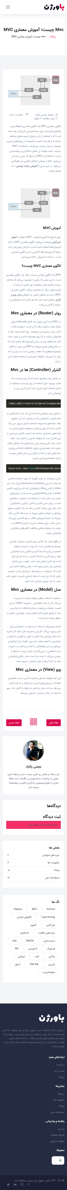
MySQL (30, 941)
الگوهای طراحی (24, 917)
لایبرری (51, 964)
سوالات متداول (57, 1141)
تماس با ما (59, 1071)
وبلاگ (52, 37)
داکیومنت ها (53, 863)
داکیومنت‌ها (58, 1100)
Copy (57, 401)
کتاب (37, 956)
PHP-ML (34, 964)
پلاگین (52, 956)
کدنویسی (32, 949)
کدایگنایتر (24, 933)
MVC (34, 909)
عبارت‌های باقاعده (46, 933)
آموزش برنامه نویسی (26, 166)
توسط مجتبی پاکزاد (44, 114)
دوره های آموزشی (50, 855)
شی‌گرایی (50, 925)
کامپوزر (33, 925)
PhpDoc (18, 909)
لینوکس (21, 956)
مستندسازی (49, 941)
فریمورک (51, 949)
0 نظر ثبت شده (16, 114)
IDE (17, 949)
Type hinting (48, 917)
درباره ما (60, 1065)
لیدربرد (61, 1129)
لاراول (17, 964)
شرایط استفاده (57, 1135)
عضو (36, 825)
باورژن (30, 1180)
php (15, 941)
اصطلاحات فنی (52, 878)
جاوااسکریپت (48, 972)
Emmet (51, 909)
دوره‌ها (61, 1094)
